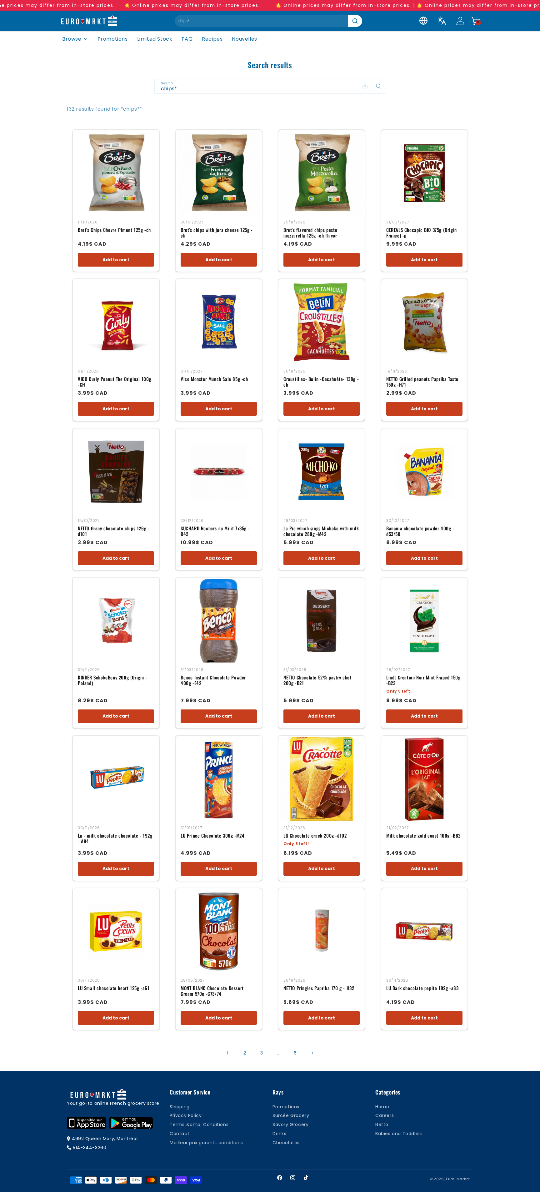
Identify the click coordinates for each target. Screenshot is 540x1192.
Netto (381, 1124)
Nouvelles (244, 39)
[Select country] (423, 21)
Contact (179, 1133)
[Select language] (442, 21)
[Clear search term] (365, 86)
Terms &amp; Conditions (199, 1124)
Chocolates (286, 1142)
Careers (384, 1115)
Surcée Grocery (290, 1115)
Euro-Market (458, 1178)
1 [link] (228, 1052)
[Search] (355, 21)
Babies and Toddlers (398, 1133)
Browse (72, 39)
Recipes (212, 39)
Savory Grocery (290, 1124)
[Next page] (312, 1053)
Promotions (113, 39)
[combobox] (270, 86)
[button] (475, 21)
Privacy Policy (186, 1115)
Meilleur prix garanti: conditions (206, 1142)
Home (382, 1107)
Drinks (279, 1133)
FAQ (187, 39)
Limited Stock (154, 39)
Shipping (180, 1107)
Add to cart (115, 260)
